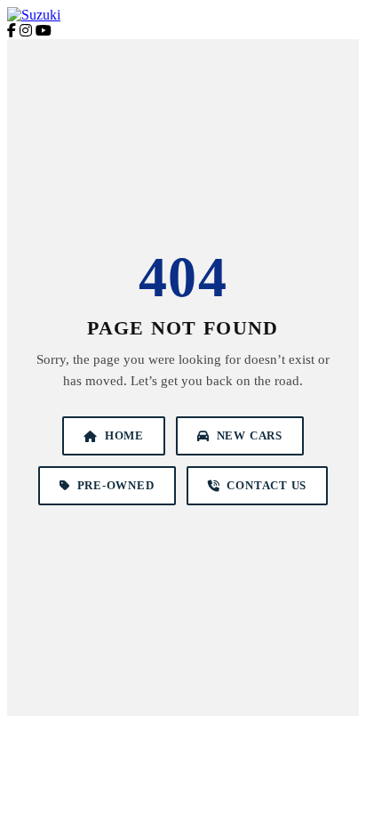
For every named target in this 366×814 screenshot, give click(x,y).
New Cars (249, 435)
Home (124, 435)
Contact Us (266, 485)
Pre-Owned (116, 485)
